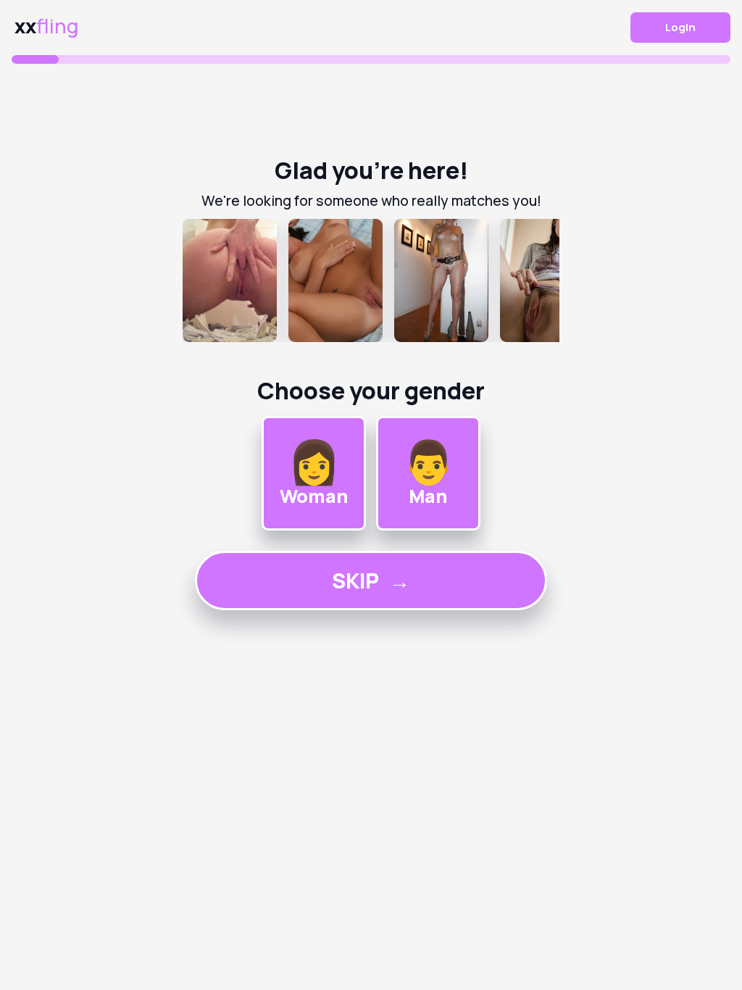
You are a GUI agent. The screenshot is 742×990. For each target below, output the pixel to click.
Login (680, 27)
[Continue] (371, 280)
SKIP (371, 580)
